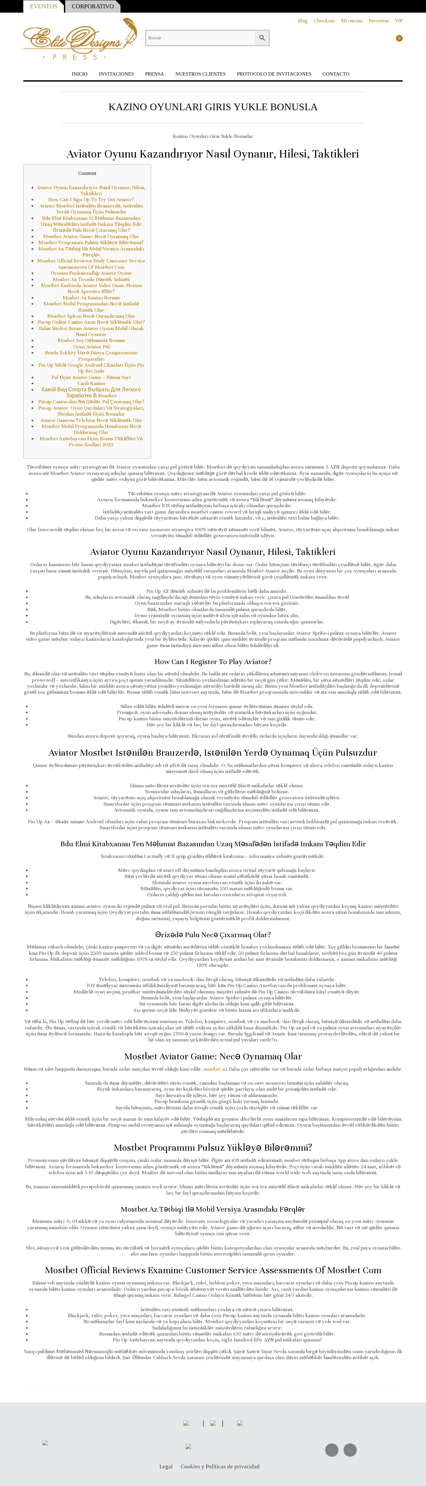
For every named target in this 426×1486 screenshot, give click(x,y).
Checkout (324, 21)
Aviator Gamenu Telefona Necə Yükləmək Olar (91, 420)
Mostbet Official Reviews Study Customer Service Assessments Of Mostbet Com (91, 264)
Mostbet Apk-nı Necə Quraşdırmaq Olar (91, 316)
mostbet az (215, 1069)
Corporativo (93, 6)
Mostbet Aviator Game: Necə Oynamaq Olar (91, 236)
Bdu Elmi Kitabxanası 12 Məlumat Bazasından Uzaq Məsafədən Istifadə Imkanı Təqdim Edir (91, 221)
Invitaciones (116, 74)
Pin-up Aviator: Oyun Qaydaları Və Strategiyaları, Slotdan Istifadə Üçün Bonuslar (91, 411)
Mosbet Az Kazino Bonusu (91, 298)
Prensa (154, 74)
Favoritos (379, 21)
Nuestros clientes (200, 74)
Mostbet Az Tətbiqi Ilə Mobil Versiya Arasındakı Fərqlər (91, 252)
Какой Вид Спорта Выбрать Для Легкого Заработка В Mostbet (91, 393)
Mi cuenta (351, 21)
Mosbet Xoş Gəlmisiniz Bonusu (91, 340)
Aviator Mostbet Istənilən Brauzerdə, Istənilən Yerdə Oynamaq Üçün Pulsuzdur (91, 209)
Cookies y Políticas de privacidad (220, 1467)
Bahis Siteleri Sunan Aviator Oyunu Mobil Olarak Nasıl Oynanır (91, 331)
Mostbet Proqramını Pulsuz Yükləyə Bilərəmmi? (91, 242)
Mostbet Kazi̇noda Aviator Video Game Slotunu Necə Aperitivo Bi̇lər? (91, 288)
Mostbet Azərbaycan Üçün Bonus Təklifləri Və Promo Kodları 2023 (91, 442)
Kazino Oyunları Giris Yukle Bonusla (213, 106)
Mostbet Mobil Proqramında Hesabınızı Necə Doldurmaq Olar (91, 429)
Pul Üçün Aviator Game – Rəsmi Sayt (91, 377)
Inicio (80, 74)
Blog (303, 21)
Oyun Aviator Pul (91, 347)
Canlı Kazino (91, 383)
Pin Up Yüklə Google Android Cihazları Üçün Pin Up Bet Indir (91, 368)
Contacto (335, 74)
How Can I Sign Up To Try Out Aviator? (91, 199)
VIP (399, 21)
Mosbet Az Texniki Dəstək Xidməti (91, 279)
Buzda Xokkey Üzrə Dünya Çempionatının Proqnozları (91, 356)
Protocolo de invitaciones (274, 74)
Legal (166, 1467)
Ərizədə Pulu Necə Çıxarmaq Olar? (91, 230)
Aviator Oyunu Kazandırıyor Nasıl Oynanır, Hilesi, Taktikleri (91, 190)
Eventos (43, 6)
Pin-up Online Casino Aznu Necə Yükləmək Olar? (91, 322)
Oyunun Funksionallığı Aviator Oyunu (91, 273)
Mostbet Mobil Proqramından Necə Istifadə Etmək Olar (91, 307)
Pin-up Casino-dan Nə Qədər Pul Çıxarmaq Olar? (91, 402)
